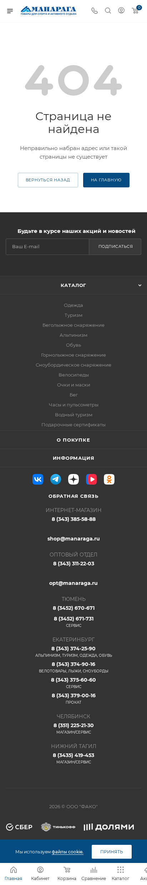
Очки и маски (73, 385)
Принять (111, 851)
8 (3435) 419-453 (73, 758)
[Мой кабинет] (121, 11)
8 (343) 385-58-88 (74, 519)
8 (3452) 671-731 (73, 621)
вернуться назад (48, 179)
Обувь (73, 345)
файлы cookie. (67, 851)
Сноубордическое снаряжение (73, 365)
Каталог (74, 285)
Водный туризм (73, 414)
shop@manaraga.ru (73, 538)
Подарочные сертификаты (73, 424)
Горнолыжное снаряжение (73, 355)
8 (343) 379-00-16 (74, 698)
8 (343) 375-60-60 (73, 683)
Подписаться (115, 246)
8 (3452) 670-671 (74, 608)
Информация (74, 458)
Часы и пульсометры (73, 404)
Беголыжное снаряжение (73, 325)
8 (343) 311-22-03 (73, 563)
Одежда (73, 305)
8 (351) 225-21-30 (74, 728)
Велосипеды (74, 375)
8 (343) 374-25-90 (73, 651)
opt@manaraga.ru (73, 583)
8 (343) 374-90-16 (73, 667)
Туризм (73, 315)
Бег (74, 395)
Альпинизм (73, 335)
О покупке (73, 440)
